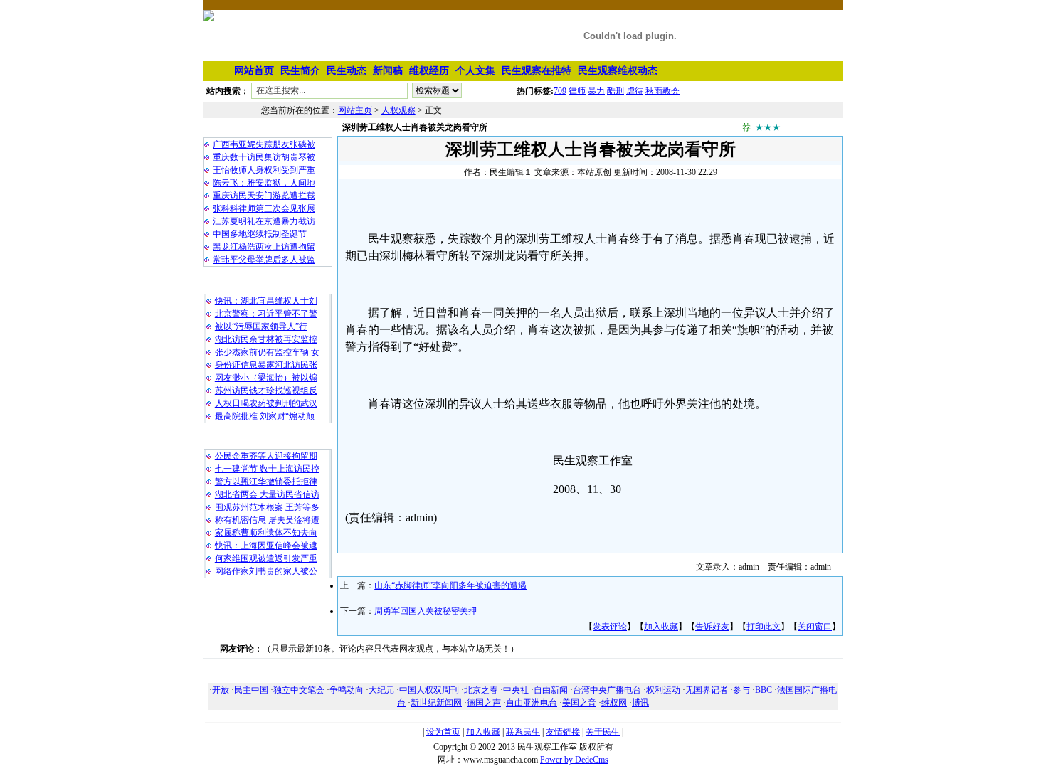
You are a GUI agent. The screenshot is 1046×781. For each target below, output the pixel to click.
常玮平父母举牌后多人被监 (264, 260)
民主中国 (251, 690)
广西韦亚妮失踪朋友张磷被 (264, 144)
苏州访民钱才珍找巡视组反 (266, 390)
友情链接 (563, 732)
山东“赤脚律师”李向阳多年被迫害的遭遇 (450, 585)
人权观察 (398, 110)
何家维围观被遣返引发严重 (266, 558)
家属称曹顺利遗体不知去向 (266, 533)
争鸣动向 (346, 690)
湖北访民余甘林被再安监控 (266, 339)
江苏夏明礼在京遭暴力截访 (264, 221)
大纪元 (381, 690)
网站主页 (355, 110)
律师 (577, 90)
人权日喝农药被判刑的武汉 (266, 403)
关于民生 (603, 732)
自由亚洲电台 (531, 703)
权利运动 (663, 690)
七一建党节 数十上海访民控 (267, 469)
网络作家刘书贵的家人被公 (266, 571)
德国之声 (484, 703)
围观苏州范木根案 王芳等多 (267, 507)
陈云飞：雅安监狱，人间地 (264, 183)
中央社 (516, 690)
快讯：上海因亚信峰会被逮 (266, 546)
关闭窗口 (815, 627)
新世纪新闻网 (436, 703)
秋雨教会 (662, 90)
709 (560, 90)
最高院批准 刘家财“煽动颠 (265, 416)
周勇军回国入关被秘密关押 (425, 611)
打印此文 (763, 627)
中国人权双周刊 (429, 690)
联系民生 (523, 732)
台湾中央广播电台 (607, 690)
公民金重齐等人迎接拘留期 (266, 456)
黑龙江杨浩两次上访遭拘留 (264, 247)
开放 (220, 690)
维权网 (614, 703)
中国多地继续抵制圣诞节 (260, 234)
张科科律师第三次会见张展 (264, 208)
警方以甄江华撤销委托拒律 (266, 482)
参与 (741, 690)
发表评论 (610, 627)
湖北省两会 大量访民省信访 (267, 494)
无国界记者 (706, 690)
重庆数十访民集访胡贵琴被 (264, 157)
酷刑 (615, 90)
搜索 (490, 93)
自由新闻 (551, 690)
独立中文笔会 (298, 690)
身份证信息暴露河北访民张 (266, 365)
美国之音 (579, 703)
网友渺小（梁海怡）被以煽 (266, 378)
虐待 (634, 90)
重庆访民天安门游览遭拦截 (264, 196)
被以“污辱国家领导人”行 (261, 326)
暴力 (596, 90)
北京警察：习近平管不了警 (266, 314)
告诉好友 (712, 627)
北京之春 (481, 690)
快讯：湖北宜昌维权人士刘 (266, 301)
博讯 (640, 703)
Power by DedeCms (574, 760)
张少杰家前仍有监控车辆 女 (267, 352)
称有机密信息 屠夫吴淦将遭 (267, 520)
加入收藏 (661, 627)
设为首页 (443, 732)
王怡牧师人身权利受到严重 (264, 170)
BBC (763, 690)
